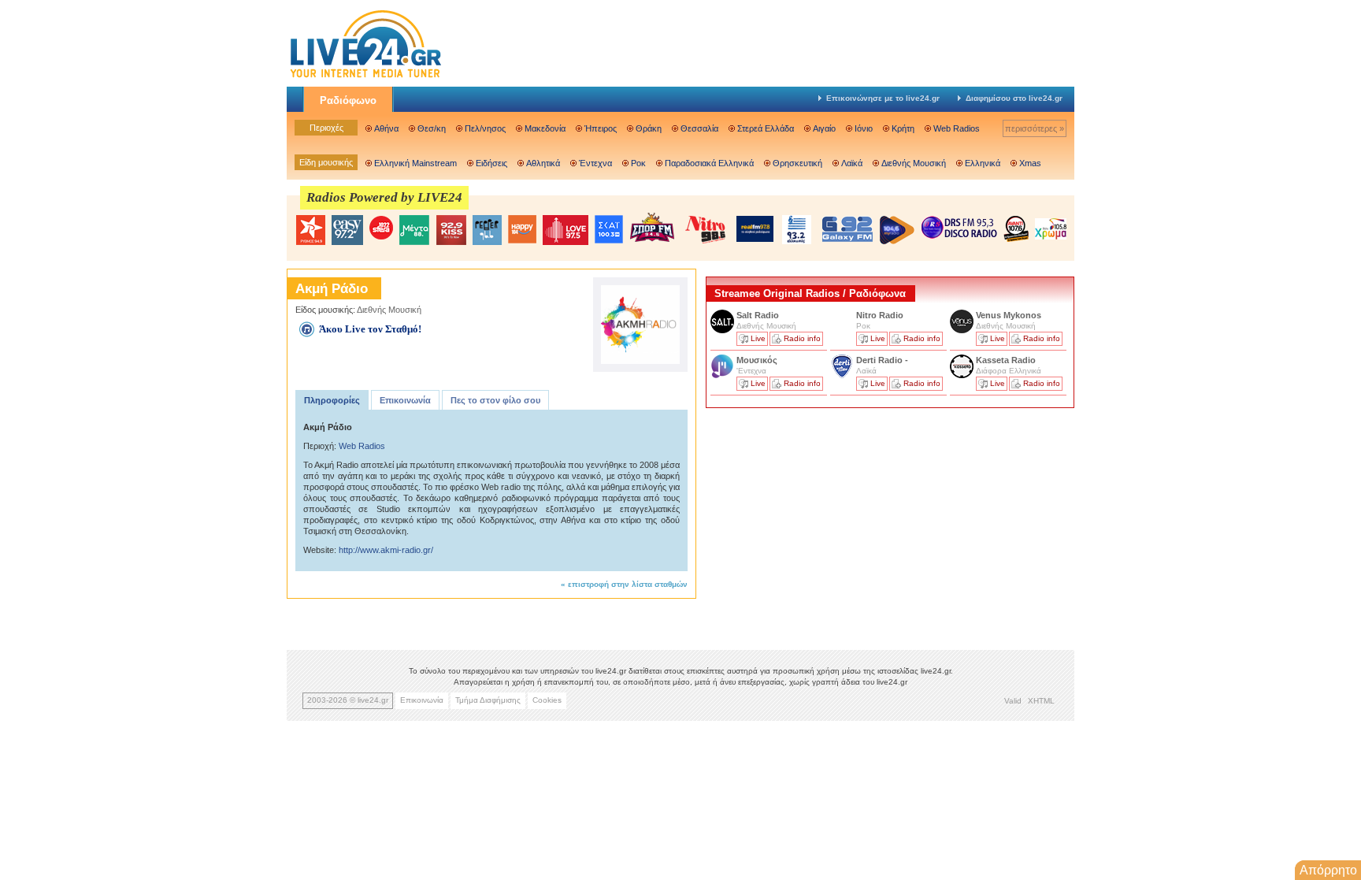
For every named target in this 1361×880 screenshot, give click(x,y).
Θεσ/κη (431, 128)
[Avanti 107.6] (1016, 228)
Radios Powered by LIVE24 (384, 197)
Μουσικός (756, 360)
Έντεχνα (595, 163)
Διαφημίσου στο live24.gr (1014, 98)
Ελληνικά (982, 163)
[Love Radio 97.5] (565, 230)
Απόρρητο (1328, 870)
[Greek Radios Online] (365, 75)
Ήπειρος (600, 128)
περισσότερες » (1034, 128)
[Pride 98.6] (705, 229)
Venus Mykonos (1010, 315)
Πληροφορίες (332, 400)
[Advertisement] (824, 522)
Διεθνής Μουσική (913, 163)
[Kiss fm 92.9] (451, 230)
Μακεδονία (545, 128)
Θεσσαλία (699, 128)
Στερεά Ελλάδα (765, 128)
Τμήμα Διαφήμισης (488, 700)
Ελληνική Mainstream (415, 163)
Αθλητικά (543, 163)
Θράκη (649, 128)
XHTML (1041, 700)
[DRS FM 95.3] (959, 229)
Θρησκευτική (797, 163)
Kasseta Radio (1007, 360)
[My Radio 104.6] (897, 229)
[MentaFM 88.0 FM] (414, 230)
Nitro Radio (879, 315)
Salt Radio (758, 315)
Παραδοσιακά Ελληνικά (709, 163)
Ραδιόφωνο (348, 100)
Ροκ (638, 163)
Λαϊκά (851, 163)
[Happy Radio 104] (522, 230)
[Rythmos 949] (310, 230)
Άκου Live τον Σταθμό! (370, 329)
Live (758, 338)
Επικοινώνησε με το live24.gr (883, 98)
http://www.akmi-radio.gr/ (386, 550)
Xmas (1030, 163)
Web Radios (956, 128)
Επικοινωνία (405, 400)
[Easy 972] (347, 230)
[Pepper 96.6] (487, 230)
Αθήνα (386, 128)
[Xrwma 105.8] (1050, 227)
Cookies (547, 700)
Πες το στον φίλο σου (495, 400)
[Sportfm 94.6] (652, 227)
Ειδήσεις (491, 163)
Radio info (802, 338)
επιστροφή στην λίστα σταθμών (628, 584)
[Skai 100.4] (609, 229)
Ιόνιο (864, 128)
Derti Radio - (882, 360)
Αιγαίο (824, 128)
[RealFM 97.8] (754, 229)
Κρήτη (903, 128)
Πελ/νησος (485, 128)
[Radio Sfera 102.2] (381, 229)
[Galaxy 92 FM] (847, 229)
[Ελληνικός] (798, 229)
